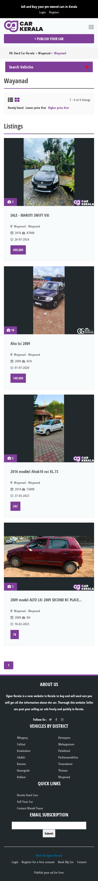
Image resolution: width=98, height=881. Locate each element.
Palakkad (64, 751)
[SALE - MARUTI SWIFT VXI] (49, 172)
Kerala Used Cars (27, 795)
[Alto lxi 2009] (49, 300)
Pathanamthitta (68, 757)
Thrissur (63, 770)
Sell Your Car (25, 801)
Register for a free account (38, 862)
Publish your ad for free (49, 872)
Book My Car (66, 862)
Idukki (21, 757)
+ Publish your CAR (49, 38)
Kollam (21, 777)
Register (54, 12)
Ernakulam (23, 751)
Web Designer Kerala (49, 855)
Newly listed (16, 107)
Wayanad (64, 777)
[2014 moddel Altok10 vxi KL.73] (49, 429)
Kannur (21, 764)
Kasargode (23, 770)
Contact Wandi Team (30, 808)
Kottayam (64, 737)
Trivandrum (65, 764)
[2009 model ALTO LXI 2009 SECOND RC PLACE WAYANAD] (49, 557)
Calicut (21, 744)
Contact (82, 862)
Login (42, 12)
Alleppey (22, 737)
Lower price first (36, 107)
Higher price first (58, 107)
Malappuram (66, 744)
